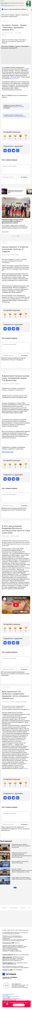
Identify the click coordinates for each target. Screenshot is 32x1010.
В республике (6, 522)
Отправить (24, 177)
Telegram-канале (18, 106)
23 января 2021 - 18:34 (7, 254)
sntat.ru (25, 768)
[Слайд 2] (14, 236)
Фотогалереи (13, 908)
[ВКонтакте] (5, 150)
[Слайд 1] (12, 236)
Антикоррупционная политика (8, 994)
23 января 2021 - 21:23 (7, 32)
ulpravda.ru (15, 78)
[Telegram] (13, 150)
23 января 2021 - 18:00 (7, 536)
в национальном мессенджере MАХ (14, 115)
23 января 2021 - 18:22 (7, 383)
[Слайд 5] (19, 236)
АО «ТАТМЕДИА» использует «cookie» (10, 997)
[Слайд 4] (17, 236)
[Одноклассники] (9, 150)
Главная (4, 908)
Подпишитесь (18, 1005)
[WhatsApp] (17, 150)
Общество (5, 21)
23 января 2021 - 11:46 (7, 701)
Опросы (22, 908)
